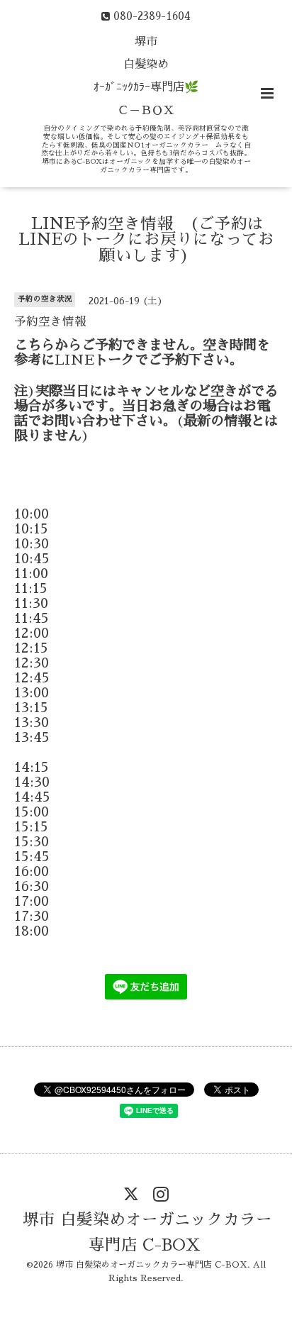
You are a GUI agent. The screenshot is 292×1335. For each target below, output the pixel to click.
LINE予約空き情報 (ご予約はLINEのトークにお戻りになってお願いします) (146, 239)
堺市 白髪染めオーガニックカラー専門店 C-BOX (147, 1232)
